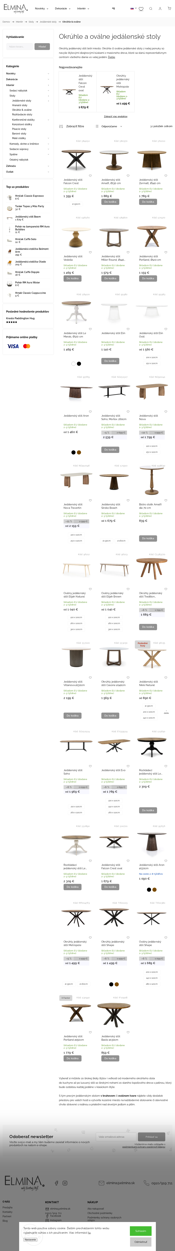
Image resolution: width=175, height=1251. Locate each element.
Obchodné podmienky (100, 1213)
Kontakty (7, 1212)
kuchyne (68, 1082)
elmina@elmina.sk (120, 1183)
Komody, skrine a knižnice (24, 143)
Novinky (11, 73)
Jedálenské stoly (21, 100)
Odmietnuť (140, 1241)
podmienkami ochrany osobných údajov (143, 1147)
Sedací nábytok (18, 90)
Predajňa (7, 1207)
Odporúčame (109, 126)
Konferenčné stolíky (23, 119)
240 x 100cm (149, 718)
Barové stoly (19, 133)
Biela (73, 364)
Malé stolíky (19, 138)
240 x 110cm (114, 806)
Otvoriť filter (71, 126)
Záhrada (11, 166)
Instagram (65, 1183)
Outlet (10, 171)
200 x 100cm (149, 712)
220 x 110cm (151, 446)
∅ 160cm (121, 541)
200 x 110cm (152, 357)
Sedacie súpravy (19, 149)
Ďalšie (111, 57)
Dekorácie (12, 79)
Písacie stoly (19, 129)
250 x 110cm (152, 363)
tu (89, 1232)
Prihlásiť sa (152, 1137)
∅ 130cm (76, 204)
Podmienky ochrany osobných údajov (104, 1219)
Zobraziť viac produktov (115, 116)
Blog (5, 1220)
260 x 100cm (76, 623)
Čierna (79, 364)
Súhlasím (140, 1231)
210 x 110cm (76, 806)
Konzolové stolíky (22, 124)
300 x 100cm (76, 629)
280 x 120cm (152, 984)
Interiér (10, 85)
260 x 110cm (76, 812)
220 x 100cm (76, 617)
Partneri (7, 1216)
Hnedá (79, 452)
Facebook (56, 1183)
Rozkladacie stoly (22, 114)
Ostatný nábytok (19, 159)
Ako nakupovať (96, 1208)
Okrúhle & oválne (22, 110)
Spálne (14, 154)
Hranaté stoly (19, 105)
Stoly (13, 95)
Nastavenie (30, 1239)
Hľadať (42, 46)
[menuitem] (41, 8)
